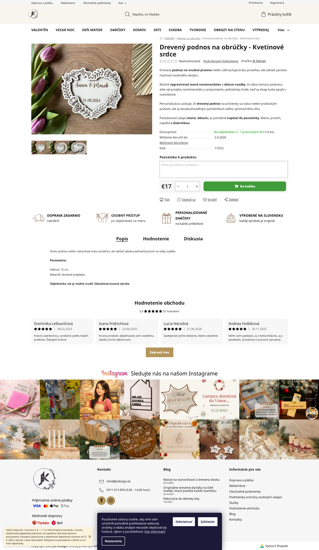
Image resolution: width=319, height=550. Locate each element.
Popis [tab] (122, 239)
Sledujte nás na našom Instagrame (174, 373)
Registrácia (277, 2)
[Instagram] (111, 500)
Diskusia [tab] (193, 239)
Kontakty (235, 519)
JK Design (259, 61)
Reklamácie (68, 3)
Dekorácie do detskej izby (181, 498)
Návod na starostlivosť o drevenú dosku (191, 479)
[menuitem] (40, 29)
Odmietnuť (184, 522)
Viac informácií (154, 532)
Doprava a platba (42, 3)
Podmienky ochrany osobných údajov (255, 497)
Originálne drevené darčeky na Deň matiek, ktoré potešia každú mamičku (189, 489)
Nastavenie (113, 541)
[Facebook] (101, 500)
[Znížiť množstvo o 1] (178, 186)
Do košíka (247, 186)
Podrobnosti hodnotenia (220, 61)
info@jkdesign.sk (119, 481)
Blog (232, 514)
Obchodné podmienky (97, 3)
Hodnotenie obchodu (159, 302)
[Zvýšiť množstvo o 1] (197, 186)
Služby (233, 503)
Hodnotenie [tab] (156, 239)
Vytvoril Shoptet (276, 546)
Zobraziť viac (159, 352)
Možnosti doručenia (174, 143)
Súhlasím (208, 522)
